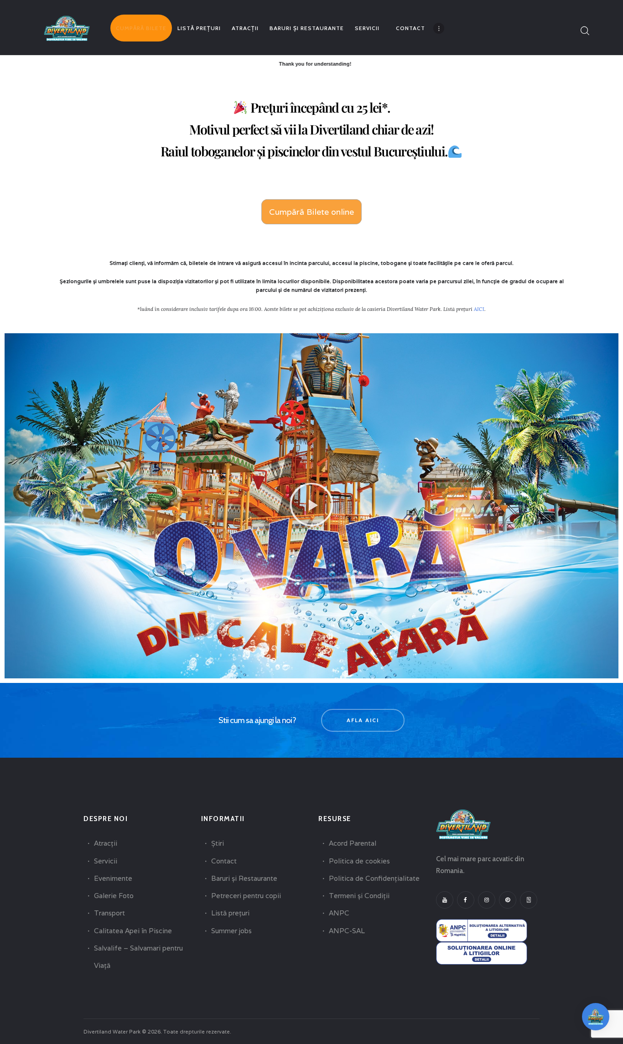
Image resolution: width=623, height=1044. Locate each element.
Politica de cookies (359, 861)
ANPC (339, 913)
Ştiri (217, 843)
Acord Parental (352, 843)
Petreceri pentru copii (246, 895)
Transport (109, 913)
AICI (479, 309)
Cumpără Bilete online (311, 212)
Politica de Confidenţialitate (374, 878)
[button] (311, 505)
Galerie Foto (114, 895)
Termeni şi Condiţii (359, 895)
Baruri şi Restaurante (244, 878)
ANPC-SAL (347, 930)
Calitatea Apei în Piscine (133, 930)
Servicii (105, 861)
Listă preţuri (230, 913)
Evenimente (113, 878)
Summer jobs (231, 930)
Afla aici (363, 720)
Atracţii (105, 843)
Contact (224, 861)
